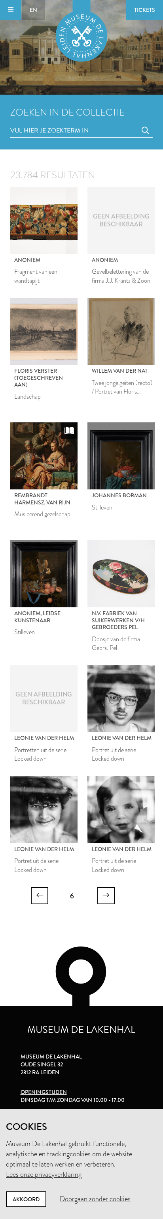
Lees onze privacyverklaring (44, 1174)
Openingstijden (44, 1092)
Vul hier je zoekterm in (34, 122)
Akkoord (26, 1199)
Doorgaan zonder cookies (95, 1199)
